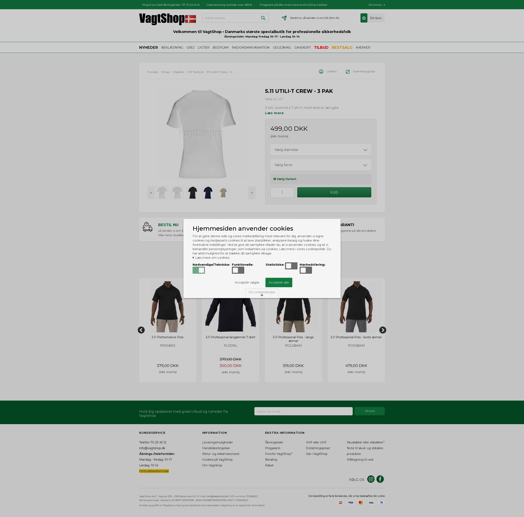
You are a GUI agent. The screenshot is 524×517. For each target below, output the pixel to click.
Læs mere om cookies (211, 257)
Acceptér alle (279, 282)
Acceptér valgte (247, 282)
